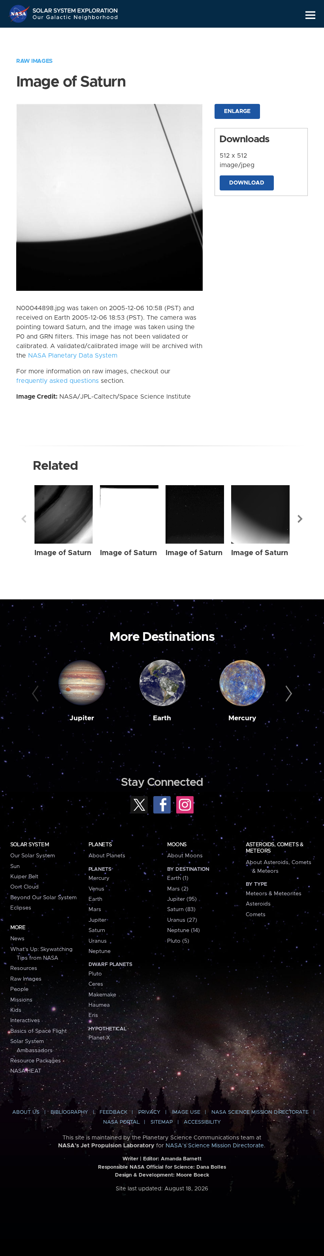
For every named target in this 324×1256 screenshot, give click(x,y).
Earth (162, 718)
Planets (100, 844)
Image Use (186, 1112)
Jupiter (82, 718)
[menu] (310, 15)
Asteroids (258, 904)
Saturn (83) (181, 909)
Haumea (99, 1005)
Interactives (25, 1020)
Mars (95, 909)
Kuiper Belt (24, 876)
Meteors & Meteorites (273, 893)
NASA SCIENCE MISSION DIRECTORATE (260, 1112)
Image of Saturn (62, 553)
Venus (96, 889)
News (17, 939)
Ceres (96, 984)
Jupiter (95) (182, 899)
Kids (15, 1010)
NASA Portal (121, 1122)
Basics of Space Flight (38, 1031)
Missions (21, 1000)
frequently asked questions (57, 381)
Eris (93, 1015)
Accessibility (202, 1122)
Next (300, 519)
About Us (26, 1112)
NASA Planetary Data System (72, 355)
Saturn (97, 930)
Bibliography (69, 1112)
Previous (24, 519)
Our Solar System (32, 856)
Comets (256, 914)
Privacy (149, 1112)
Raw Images (34, 61)
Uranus (98, 941)
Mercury (242, 718)
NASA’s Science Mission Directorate (215, 1146)
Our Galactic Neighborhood (75, 19)
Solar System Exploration (75, 9)
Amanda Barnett (181, 1159)
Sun (15, 866)
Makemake (102, 995)
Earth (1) (177, 878)
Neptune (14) (183, 930)
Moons (176, 844)
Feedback (113, 1112)
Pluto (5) (178, 941)
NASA (20, 14)
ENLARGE (237, 111)
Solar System (29, 844)
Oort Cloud (24, 887)
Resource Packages (35, 1061)
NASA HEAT (25, 1071)
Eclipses (20, 908)
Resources (23, 968)
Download (246, 183)
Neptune (100, 951)
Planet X (99, 1038)
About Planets (107, 856)
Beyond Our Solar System (43, 897)
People (19, 989)
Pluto (95, 974)
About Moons (185, 856)
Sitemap (162, 1122)
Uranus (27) (182, 920)
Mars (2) (177, 889)
